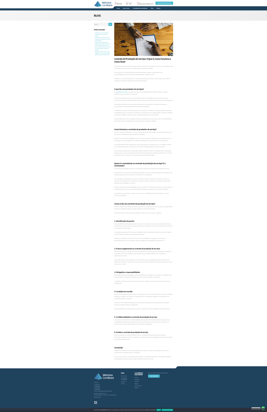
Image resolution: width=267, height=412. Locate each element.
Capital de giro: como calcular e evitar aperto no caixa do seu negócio (101, 34)
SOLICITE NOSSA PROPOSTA (164, 3)
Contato (158, 8)
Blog (152, 8)
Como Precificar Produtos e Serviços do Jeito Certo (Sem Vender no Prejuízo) (103, 48)
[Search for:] (101, 24)
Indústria (136, 387)
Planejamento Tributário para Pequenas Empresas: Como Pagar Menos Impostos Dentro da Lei (102, 44)
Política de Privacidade (167, 409)
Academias (137, 379)
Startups (136, 383)
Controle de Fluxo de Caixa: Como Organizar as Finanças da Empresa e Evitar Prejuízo (103, 39)
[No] (265, 410)
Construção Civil (138, 385)
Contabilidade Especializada (140, 8)
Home (118, 8)
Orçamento (123, 381)
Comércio (137, 381)
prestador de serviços (122, 92)
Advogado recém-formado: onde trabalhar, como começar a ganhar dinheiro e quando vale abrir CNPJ (102, 53)
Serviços (136, 377)
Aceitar (158, 409)
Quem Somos (126, 8)
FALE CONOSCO (153, 376)
